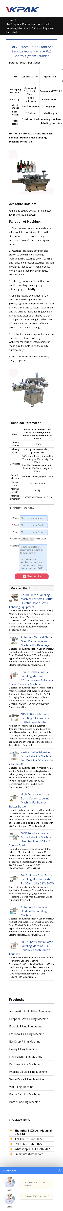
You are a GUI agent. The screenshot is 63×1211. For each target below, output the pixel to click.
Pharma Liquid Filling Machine (28, 1072)
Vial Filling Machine (21, 1087)
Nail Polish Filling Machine (25, 1056)
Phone (15, 532)
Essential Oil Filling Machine (26, 1034)
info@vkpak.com (33, 1154)
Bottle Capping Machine (24, 1094)
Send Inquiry (34, 576)
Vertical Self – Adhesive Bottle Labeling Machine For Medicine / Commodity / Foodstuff (31, 758)
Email (15, 525)
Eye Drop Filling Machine (24, 1041)
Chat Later (45, 1203)
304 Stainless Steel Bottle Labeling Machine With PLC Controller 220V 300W (37, 879)
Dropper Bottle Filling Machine (28, 1019)
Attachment (14, 539)
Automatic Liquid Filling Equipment (31, 1011)
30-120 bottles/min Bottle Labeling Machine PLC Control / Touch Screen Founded (31, 948)
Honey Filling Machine (23, 1049)
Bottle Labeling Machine (24, 1102)
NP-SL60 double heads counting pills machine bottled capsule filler (35, 718)
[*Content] (14, 570)
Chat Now (30, 1202)
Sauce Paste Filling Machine (26, 1079)
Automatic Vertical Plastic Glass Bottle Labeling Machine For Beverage (36, 641)
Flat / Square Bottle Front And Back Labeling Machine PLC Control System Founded (31, 51)
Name (15, 518)
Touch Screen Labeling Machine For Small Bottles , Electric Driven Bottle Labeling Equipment (31, 601)
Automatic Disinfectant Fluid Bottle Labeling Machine (35, 911)
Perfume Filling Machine (24, 1064)
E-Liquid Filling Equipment (25, 1026)
